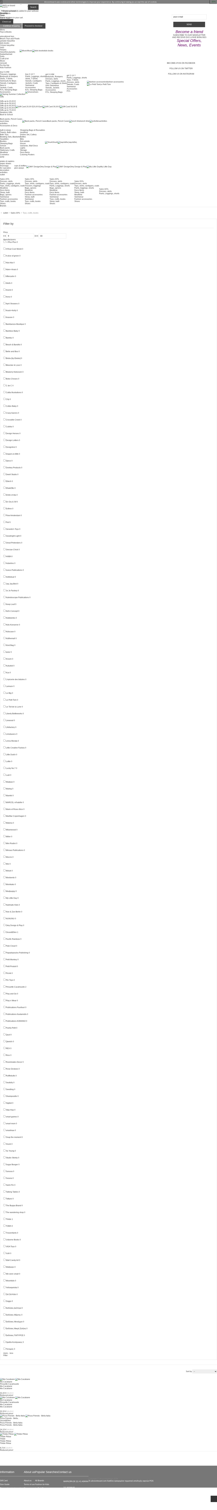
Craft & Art (4, 59)
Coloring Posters (27, 154)
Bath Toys (4, 134)
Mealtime (4, 152)
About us (27, 1480)
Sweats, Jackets (52, 88)
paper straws (5, 163)
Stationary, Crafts (7, 150)
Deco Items (25, 152)
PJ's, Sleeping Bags (8, 90)
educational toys (7, 36)
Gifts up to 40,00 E (8, 106)
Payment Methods (8, 1503)
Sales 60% (103, 189)
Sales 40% (54, 179)
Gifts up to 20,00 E (8, 101)
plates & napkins (7, 161)
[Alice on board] (7, 5)
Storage (23, 150)
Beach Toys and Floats (10, 38)
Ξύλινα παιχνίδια (7, 45)
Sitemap (3, 1507)
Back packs (5, 148)
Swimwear (29, 85)
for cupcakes (5, 168)
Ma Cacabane (6, 1382)
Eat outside (25, 141)
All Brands (39, 1480)
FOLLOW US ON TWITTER (181, 68)
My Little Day (106, 167)
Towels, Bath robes (8, 132)
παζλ (2, 47)
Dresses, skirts (51, 79)
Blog (26, 1488)
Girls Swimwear (52, 85)
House (23, 143)
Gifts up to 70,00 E (8, 110)
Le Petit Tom (105, 84)
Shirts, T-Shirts (6, 79)
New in (3, 85)
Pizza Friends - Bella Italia (11, 1423)
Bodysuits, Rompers (54, 76)
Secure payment (7, 1492)
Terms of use (29, 1484)
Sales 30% (29, 179)
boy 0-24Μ (4, 72)
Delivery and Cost (7, 1496)
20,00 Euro (38, 107)
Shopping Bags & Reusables (32, 130)
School (3, 146)
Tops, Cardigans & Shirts (56, 83)
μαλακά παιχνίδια (7, 41)
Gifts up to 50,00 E (8, 108)
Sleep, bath (5, 192)
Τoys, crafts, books (57, 199)
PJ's (68, 91)
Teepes (3, 50)
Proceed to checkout (33, 26)
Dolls (2, 56)
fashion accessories (115, 82)
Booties (3, 141)
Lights (22, 148)
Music (2, 61)
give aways (19, 168)
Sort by (189, 1371)
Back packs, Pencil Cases (11, 119)
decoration (4, 170)
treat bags (4, 166)
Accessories (5, 92)
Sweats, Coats (73, 84)
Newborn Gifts (6, 112)
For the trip (4, 65)
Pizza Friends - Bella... (9, 1418)
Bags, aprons (5, 195)
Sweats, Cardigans (8, 83)
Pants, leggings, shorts (84, 188)
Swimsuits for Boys (8, 81)
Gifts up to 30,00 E (8, 103)
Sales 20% (4, 179)
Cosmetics (4, 154)
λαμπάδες (73, 142)
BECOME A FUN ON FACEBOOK (181, 63)
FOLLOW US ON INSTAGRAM (181, 74)
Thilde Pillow (5, 1436)
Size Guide (5, 1484)
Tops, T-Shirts (72, 80)
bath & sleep (5, 130)
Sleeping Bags (6, 143)
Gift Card (4, 1480)
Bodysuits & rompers (9, 76)
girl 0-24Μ (49, 74)
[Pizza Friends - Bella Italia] (25, 1416)
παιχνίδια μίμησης (7, 52)
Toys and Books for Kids (45, 1496)
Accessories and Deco (44, 1492)
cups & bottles (20, 166)
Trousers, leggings (8, 74)
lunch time (4, 121)
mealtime (24, 132)
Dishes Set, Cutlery (28, 134)
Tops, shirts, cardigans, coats (12, 186)
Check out (6, 22)
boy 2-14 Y (30, 74)
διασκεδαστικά (6, 54)
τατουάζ (3, 63)
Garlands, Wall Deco (29, 146)
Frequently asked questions (12, 1488)
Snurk (55, 142)
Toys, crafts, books (8, 201)
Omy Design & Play (48, 167)
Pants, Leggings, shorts (35, 76)
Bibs (22, 139)
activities (3, 123)
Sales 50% (79, 181)
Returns (3, 1500)
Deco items (5, 190)
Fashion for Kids (42, 1484)
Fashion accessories (9, 199)
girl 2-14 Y (71, 75)
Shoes (3, 203)
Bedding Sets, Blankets (10, 137)
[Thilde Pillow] (14, 1434)
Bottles (23, 137)
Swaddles (4, 139)
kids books (4, 43)
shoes (35, 92)
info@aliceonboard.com (73, 1493)
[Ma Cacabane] (15, 1379)
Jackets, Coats (6, 87)
